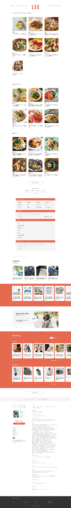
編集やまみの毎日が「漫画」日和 (48, 441)
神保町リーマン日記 (53, 438)
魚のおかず (29, 202)
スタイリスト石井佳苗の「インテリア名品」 (37, 431)
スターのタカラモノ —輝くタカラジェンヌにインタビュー (45, 430)
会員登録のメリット (37, 489)
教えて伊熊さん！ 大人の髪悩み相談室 (36, 435)
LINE (24, 406)
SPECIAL (34, 407)
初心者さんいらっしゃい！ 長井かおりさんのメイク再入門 (39, 449)
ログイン (41, 489)
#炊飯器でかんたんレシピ (43, 244)
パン (28, 204)
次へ (17, 303)
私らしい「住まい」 (39, 471)
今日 (51, 337)
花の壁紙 (40, 442)
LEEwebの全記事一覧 (54, 360)
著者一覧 (38, 424)
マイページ (44, 489)
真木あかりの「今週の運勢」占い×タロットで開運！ (38, 438)
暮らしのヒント (34, 436)
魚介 (19, 230)
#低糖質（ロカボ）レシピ (22, 246)
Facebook (13, 406)
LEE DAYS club (43, 467)
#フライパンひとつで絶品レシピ (34, 244)
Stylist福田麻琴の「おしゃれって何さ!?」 (37, 429)
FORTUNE (54, 406)
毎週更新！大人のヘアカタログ (35, 437)
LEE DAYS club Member (49, 467)
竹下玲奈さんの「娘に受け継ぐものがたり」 (37, 440)
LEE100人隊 (19, 5)
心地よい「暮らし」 (44, 471)
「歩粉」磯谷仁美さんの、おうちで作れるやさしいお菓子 (39, 444)
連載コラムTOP (34, 424)
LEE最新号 (12, 5)
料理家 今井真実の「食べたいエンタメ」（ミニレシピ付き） (49, 435)
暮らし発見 (33, 420)
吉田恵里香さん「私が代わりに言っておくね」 (52, 434)
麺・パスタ (19, 204)
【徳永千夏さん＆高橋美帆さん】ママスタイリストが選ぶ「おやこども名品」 (48, 424)
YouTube (20, 406)
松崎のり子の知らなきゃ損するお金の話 (41, 436)
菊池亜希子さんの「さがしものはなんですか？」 (48, 442)
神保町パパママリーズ (47, 438)
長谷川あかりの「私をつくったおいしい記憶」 (49, 443)
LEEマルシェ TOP (34, 463)
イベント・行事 (47, 207)
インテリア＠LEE (34, 446)
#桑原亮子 (34, 214)
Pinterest (22, 406)
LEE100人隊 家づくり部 (50, 471)
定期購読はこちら (19, 423)
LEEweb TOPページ (35, 392)
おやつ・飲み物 (38, 207)
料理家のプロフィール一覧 (48, 216)
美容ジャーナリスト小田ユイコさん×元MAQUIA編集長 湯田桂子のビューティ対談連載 (42, 451)
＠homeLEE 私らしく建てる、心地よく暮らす (37, 425)
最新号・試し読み (22, 415)
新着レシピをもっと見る (35, 182)
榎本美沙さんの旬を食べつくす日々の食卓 (51, 436)
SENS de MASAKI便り (35, 445)
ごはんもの (47, 202)
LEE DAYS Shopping (55, 467)
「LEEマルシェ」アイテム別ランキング (41, 463)
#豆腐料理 (33, 190)
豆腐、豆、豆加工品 (21, 235)
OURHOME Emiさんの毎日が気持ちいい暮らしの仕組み (38, 428)
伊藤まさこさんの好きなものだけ (36, 447)
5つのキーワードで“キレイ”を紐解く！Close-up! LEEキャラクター (40, 426)
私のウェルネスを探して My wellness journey (45, 439)
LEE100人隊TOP (34, 419)
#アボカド (36, 193)
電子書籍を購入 (21, 416)
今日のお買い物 (38, 419)
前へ (13, 303)
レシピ (55, 337)
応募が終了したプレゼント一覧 (40, 483)
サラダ (19, 207)
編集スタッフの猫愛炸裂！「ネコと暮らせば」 (37, 441)
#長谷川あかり (38, 214)
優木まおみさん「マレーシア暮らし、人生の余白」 (51, 433)
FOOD (41, 406)
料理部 (52, 419)
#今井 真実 (29, 214)
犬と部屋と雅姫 (53, 437)
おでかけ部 (55, 419)
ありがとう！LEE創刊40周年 (53, 445)
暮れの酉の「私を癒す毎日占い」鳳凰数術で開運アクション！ (39, 450)
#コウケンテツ (25, 214)
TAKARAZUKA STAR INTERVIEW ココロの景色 (48, 429)
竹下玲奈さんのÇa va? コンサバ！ (47, 440)
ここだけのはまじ (48, 446)
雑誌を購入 (21, 417)
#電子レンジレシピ (26, 244)
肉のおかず (19, 202)
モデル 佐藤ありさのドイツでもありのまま (37, 432)
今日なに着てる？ (43, 419)
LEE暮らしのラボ (49, 427)
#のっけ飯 (28, 190)
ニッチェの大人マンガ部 (46, 431)
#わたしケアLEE (46, 425)
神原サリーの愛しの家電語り (35, 439)
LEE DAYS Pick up (38, 467)
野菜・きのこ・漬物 (21, 225)
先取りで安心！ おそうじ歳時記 (36, 434)
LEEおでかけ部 (44, 427)
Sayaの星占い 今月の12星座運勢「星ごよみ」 (51, 428)
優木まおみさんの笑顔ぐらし (35, 448)
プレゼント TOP (34, 483)
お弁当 (28, 207)
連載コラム (23, 5)
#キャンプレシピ (21, 244)
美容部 (46, 419)
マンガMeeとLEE (53, 446)
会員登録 (33, 489)
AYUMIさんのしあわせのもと (49, 444)
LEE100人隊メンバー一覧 (51, 420)
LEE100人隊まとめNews (44, 420)
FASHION (34, 406)
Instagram (15, 406)
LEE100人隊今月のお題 (38, 420)
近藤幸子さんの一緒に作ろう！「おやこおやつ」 (38, 443)
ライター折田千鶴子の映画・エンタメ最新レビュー (38, 433)
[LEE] (35, 7)
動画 (26, 5)
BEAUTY (38, 406)
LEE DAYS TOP (34, 467)
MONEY (51, 406)
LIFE (44, 406)
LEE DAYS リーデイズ (51, 426)
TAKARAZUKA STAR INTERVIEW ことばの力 (43, 445)
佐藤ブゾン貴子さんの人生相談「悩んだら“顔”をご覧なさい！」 (48, 447)
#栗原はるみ (20, 214)
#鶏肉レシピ (38, 190)
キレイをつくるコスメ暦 (35, 430)
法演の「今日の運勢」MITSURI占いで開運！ (45, 437)
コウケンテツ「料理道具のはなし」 (41, 446)
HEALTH (47, 406)
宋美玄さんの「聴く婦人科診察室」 (51, 449)
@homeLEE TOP (34, 471)
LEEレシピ (15, 5)
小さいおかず (38, 202)
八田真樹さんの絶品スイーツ (43, 448)
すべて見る (55, 303)
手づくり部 (49, 419)
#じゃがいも (44, 190)
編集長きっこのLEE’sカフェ (35, 442)
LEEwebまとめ (40, 427)
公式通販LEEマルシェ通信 (43, 434)
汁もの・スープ (38, 204)
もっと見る (21, 216)
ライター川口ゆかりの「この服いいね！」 (48, 432)
